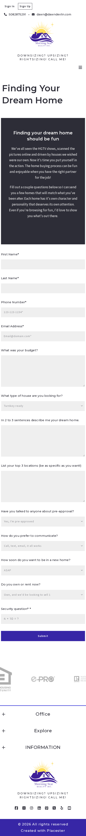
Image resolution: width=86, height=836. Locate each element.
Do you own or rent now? (20, 584)
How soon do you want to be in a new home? (35, 560)
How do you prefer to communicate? (29, 536)
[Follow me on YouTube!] (69, 808)
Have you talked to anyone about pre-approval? (37, 511)
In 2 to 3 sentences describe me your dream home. (40, 420)
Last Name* (10, 278)
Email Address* (12, 326)
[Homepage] (43, 37)
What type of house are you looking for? (32, 396)
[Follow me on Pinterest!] (47, 808)
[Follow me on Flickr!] (24, 808)
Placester (56, 831)
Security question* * (16, 609)
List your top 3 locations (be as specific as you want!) (41, 465)
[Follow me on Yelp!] (62, 808)
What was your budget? (19, 350)
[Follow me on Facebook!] (16, 808)
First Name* (10, 254)
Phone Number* (13, 302)
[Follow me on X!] (54, 808)
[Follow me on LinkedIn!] (39, 808)
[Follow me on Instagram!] (31, 808)
